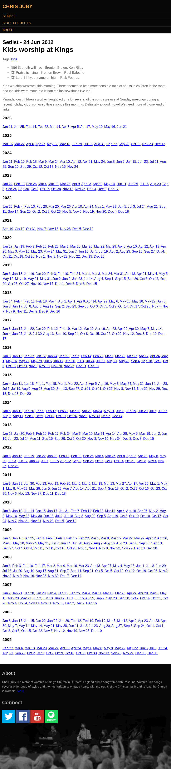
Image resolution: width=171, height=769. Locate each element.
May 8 (10, 488)
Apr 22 (131, 456)
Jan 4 (7, 383)
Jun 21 (122, 126)
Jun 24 (34, 461)
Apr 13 (95, 566)
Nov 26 (80, 189)
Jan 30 (29, 483)
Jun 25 (133, 184)
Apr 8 (81, 301)
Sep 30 (23, 189)
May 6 (113, 301)
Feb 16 (41, 246)
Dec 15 (91, 284)
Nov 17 (48, 284)
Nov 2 (163, 571)
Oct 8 (34, 189)
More (20, 691)
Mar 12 (77, 328)
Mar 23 (65, 184)
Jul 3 (131, 206)
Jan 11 (7, 126)
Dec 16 (54, 311)
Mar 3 (96, 274)
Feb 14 (31, 126)
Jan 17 (8, 246)
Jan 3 (7, 356)
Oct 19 (136, 144)
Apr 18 (130, 274)
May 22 (24, 361)
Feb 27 (8, 648)
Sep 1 (109, 279)
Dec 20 (99, 256)
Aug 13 (48, 334)
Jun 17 (17, 306)
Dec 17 (113, 189)
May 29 (111, 206)
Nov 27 (69, 366)
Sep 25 (25, 211)
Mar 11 (97, 593)
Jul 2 (27, 334)
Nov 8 (51, 256)
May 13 (125, 301)
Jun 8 (111, 161)
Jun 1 (140, 566)
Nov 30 (94, 416)
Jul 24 (141, 206)
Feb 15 (51, 383)
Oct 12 (37, 166)
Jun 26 (70, 361)
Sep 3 (128, 626)
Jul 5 (93, 251)
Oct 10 (19, 229)
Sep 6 (132, 543)
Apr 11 (65, 648)
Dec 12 (88, 229)
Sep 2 (59, 306)
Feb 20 (41, 206)
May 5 (163, 274)
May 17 (52, 144)
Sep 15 (120, 279)
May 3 (12, 251)
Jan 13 (17, 274)
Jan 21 (8, 161)
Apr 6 (30, 144)
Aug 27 (116, 626)
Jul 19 (103, 251)
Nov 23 (147, 144)
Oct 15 (45, 189)
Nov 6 (77, 211)
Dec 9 (102, 189)
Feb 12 (52, 328)
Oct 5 (103, 306)
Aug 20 (155, 184)
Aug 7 (67, 488)
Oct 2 (36, 211)
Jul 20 (17, 571)
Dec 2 (33, 311)
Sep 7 (29, 416)
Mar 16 (8, 144)
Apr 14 (91, 301)
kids (14, 59)
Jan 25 (19, 126)
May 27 (150, 301)
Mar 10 (87, 433)
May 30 (36, 516)
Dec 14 (117, 416)
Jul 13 (88, 144)
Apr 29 (102, 301)
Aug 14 (78, 488)
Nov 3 (91, 438)
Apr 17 (85, 126)
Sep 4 (135, 361)
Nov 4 (156, 306)
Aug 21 (152, 206)
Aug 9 (26, 388)
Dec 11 (81, 366)
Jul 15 (54, 461)
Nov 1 (40, 256)
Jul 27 (162, 411)
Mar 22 (19, 144)
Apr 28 (122, 433)
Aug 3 (7, 416)
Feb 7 (75, 356)
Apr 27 (40, 144)
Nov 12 (68, 189)
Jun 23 (143, 161)
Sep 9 (100, 598)
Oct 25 (29, 256)
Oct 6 (143, 279)
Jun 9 (120, 161)
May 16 (109, 126)
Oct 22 (105, 334)
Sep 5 (101, 516)
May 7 (144, 328)
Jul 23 (93, 626)
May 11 (109, 411)
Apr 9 (76, 184)
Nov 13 (53, 229)
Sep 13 (137, 251)
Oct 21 (130, 461)
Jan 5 (7, 411)
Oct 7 (113, 306)
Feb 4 (18, 206)
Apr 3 (65, 126)
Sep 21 (88, 571)
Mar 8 (105, 538)
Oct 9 (45, 211)
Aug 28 (124, 361)
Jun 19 (57, 488)
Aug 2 (113, 251)
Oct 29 (117, 334)
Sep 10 (13, 166)
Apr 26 (162, 538)
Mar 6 (109, 356)
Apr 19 (154, 246)
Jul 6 (152, 411)
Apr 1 (62, 301)
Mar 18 (108, 593)
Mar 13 (97, 483)
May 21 (33, 279)
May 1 (99, 206)
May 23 (36, 251)
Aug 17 (18, 416)
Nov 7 (41, 229)
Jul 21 (154, 161)
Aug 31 (99, 144)
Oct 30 (81, 653)
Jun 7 (73, 251)
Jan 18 (29, 383)
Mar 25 (110, 456)
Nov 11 (21, 311)
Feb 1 (39, 383)
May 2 (153, 511)
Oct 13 (48, 166)
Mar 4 (42, 184)
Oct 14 (123, 306)
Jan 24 (52, 356)
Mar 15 (75, 246)
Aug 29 (90, 516)
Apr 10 (65, 161)
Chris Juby (18, 6)
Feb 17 (53, 433)
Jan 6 (7, 274)
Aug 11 (35, 438)
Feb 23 (63, 411)
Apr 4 (121, 511)
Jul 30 (37, 334)
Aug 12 (48, 306)
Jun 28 (162, 383)
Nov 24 (72, 166)
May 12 (8, 279)
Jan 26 (29, 411)
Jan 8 (7, 328)
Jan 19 (19, 246)
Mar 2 (51, 566)
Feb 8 (50, 538)
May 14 (109, 184)
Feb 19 (64, 328)
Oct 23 (56, 211)
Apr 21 (87, 161)
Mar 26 (65, 206)
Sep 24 (11, 189)
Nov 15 (130, 388)
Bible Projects (17, 23)
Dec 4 (112, 211)
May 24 (99, 161)
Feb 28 (53, 246)
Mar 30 (75, 411)
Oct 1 (150, 626)
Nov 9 (10, 311)
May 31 (61, 251)
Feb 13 (29, 206)
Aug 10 (29, 571)
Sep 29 (25, 166)
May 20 (13, 598)
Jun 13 (49, 516)
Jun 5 (122, 206)
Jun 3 (161, 301)
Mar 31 (119, 274)
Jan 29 (41, 328)
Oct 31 (31, 229)
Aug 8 (78, 516)
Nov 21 (23, 521)
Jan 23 (8, 206)
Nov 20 (101, 211)
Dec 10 (151, 334)
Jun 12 (58, 361)
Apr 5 (75, 126)
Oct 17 (134, 306)
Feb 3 (51, 274)
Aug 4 (98, 279)
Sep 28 (124, 144)
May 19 (20, 279)
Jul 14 (88, 279)
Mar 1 (64, 246)
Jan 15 (17, 328)
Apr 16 (100, 328)
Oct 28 (56, 189)
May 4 (152, 274)
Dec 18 (123, 211)
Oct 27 (24, 284)
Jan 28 (29, 593)
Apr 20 (87, 411)
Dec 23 (13, 466)
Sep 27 (111, 144)
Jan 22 (8, 184)
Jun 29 (77, 144)
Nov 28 (65, 229)
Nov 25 (84, 631)
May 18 (64, 144)
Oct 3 (94, 306)
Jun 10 (83, 251)
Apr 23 (86, 184)
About (8, 30)
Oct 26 (72, 416)
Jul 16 (144, 184)
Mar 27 (132, 356)
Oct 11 (7, 256)
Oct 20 (81, 438)
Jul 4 (58, 516)
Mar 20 (54, 206)
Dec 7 (105, 416)
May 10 (97, 126)
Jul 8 (27, 306)
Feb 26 (31, 184)
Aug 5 (37, 306)
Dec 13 (160, 144)
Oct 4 (160, 251)
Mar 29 (111, 246)
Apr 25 (142, 511)
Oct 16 (11, 366)
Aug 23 (124, 251)
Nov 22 (62, 256)
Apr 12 (76, 161)
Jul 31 (100, 361)
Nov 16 (60, 166)
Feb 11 (29, 301)
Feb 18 (31, 161)
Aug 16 (109, 543)
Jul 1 (44, 461)
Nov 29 (154, 388)
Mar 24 (53, 161)
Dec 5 (76, 229)
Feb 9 (30, 246)
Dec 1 (59, 284)
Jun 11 (121, 184)
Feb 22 (43, 126)
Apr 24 (88, 206)
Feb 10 (19, 161)
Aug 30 (49, 388)
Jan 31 (64, 356)
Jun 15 (131, 161)
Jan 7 (7, 593)
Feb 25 (74, 593)
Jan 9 (7, 483)
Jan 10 (17, 511)
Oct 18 (18, 256)
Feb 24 (75, 274)
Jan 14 (8, 301)
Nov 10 (35, 284)
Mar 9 (42, 161)
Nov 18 (58, 603)
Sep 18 (146, 361)
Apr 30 (97, 184)
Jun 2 (57, 279)
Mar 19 (53, 184)
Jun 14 (150, 383)
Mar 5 (111, 621)
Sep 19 (8, 229)
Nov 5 (66, 211)
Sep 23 (70, 306)
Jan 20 (41, 274)
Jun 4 (7, 334)
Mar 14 (55, 126)
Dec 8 (80, 284)
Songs (9, 16)
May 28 (61, 626)
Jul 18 (68, 516)
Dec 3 (91, 189)
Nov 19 (88, 211)
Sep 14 (13, 211)
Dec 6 (69, 284)
